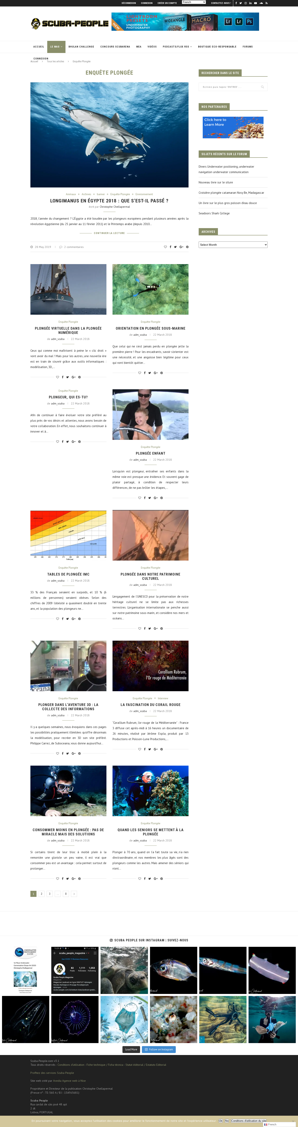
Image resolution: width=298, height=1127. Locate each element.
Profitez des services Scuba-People (52, 1073)
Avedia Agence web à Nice (69, 1081)
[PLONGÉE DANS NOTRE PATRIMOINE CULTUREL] (151, 535)
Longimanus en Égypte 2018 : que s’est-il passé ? (109, 201)
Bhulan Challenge (81, 46)
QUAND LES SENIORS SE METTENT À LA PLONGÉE (151, 832)
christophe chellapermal (115, 206)
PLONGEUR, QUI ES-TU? (68, 397)
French (271, 1124)
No (226, 1120)
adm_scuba (57, 339)
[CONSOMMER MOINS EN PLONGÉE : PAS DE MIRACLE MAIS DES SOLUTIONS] (68, 791)
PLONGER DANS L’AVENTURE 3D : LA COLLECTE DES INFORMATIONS (68, 707)
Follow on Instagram (161, 1049)
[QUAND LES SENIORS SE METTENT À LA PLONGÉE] (151, 791)
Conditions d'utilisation (71, 1065)
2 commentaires (74, 247)
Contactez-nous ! (221, 3)
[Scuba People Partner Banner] (233, 119)
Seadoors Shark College (214, 213)
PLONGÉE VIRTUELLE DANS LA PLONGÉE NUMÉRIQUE (68, 330)
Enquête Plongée (120, 194)
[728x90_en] (185, 14)
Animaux (71, 194)
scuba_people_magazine (16, 950)
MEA (138, 46)
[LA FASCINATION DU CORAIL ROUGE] (151, 666)
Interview (163, 698)
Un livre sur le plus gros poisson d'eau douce (228, 203)
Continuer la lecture (109, 233)
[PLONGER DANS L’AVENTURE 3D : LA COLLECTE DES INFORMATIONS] (68, 666)
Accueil (38, 46)
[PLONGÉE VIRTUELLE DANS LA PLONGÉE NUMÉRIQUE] (68, 289)
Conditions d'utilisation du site (248, 1120)
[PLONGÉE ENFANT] (151, 414)
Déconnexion (129, 3)
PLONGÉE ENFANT (150, 453)
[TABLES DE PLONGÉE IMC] (68, 535)
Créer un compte (167, 3)
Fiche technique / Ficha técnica (105, 1065)
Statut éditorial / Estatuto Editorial (145, 1065)
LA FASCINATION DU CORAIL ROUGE (151, 705)
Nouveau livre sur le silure (216, 182)
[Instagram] (45, 990)
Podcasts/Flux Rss (176, 46)
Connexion (146, 3)
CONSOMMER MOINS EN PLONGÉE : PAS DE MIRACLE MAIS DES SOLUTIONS (68, 832)
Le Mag (55, 46)
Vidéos (152, 46)
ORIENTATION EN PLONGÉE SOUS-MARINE (150, 328)
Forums (248, 46)
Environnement (144, 194)
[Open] (25, 970)
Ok (220, 1120)
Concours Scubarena (115, 46)
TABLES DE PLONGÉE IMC (68, 574)
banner (101, 194)
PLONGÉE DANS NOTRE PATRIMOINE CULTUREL (150, 576)
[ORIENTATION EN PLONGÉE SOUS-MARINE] (151, 289)
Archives (86, 194)
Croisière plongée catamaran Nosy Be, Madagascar (231, 193)
